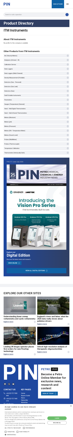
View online (12, 263)
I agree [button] (57, 418)
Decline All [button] (57, 423)
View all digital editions (35, 270)
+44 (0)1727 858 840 (11, 394)
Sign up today (48, 393)
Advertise (24, 402)
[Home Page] (7, 4)
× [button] (71, 406)
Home (23, 393)
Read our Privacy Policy (25, 425)
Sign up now (58, 4)
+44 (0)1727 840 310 (11, 400)
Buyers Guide (25, 395)
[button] (6, 428)
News (23, 398)
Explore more (8, 322)
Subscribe (24, 400)
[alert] (36, 420)
